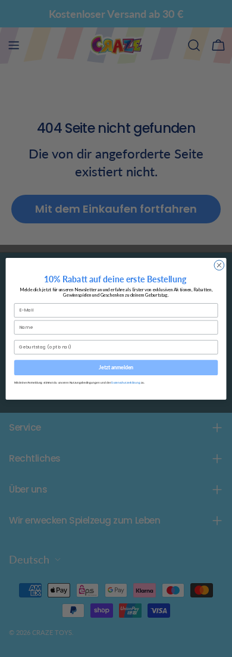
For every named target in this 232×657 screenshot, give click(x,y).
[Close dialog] (219, 265)
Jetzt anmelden (116, 367)
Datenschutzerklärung (125, 382)
